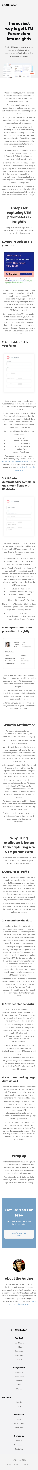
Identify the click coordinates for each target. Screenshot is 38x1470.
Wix (19, 1385)
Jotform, (27, 461)
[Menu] (33, 5)
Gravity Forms (8, 461)
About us (19, 1441)
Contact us (19, 1449)
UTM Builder (19, 1423)
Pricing (19, 1347)
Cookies (26, 1464)
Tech (19, 1406)
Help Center (19, 1427)
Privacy (16, 1464)
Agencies (19, 1402)
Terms (8, 1464)
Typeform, (19, 461)
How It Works (19, 1343)
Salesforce (19, 1372)
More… (19, 1389)
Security (19, 1359)
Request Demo (19, 1445)
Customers (19, 1351)
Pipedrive (19, 1381)
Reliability (19, 1355)
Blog (19, 1419)
